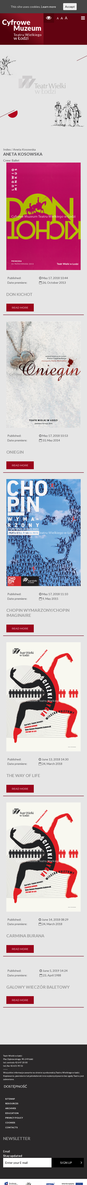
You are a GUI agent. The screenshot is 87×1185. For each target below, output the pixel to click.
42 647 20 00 (21, 1062)
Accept (70, 6)
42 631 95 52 (16, 1066)
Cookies (10, 1122)
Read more (20, 307)
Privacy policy (14, 1117)
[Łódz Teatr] (21, 29)
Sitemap (10, 1099)
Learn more (48, 6)
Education (12, 1113)
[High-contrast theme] (49, 18)
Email (12, 1151)
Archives (10, 1108)
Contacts (11, 1127)
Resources (11, 1103)
